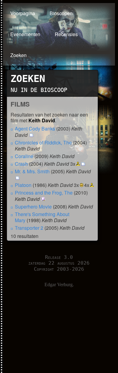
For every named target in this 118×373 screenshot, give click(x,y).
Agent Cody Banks (35, 128)
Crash (21, 163)
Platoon (23, 184)
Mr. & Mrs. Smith (32, 171)
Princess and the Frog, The (44, 192)
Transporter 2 (29, 227)
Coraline (24, 156)
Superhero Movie (33, 206)
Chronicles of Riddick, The (43, 142)
